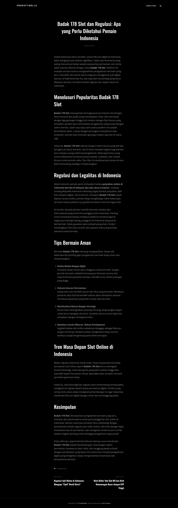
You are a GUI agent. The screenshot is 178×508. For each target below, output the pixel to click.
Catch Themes (106, 503)
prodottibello (27, 6)
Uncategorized (61, 468)
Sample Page (151, 6)
